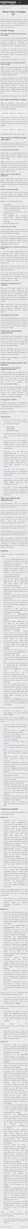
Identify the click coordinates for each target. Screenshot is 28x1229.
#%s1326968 (21, 134)
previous (22, 8)
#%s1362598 (7, 1201)
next (26, 8)
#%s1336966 (7, 440)
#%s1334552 (7, 858)
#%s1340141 (7, 781)
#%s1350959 (7, 982)
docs (19, 2)
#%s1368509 (7, 925)
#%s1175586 (6, 359)
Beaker (2, 8)
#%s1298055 (7, 1054)
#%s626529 (7, 796)
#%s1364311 (7, 1163)
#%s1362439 (7, 847)
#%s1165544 (7, 801)
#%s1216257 (21, 523)
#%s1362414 (7, 820)
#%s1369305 (7, 936)
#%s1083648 (7, 1114)
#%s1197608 (7, 970)
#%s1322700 (22, 535)
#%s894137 (7, 730)
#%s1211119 (21, 411)
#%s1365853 (7, 1011)
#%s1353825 (7, 881)
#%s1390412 (7, 1173)
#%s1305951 (7, 777)
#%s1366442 (7, 912)
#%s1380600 (7, 1129)
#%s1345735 (7, 867)
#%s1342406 (7, 997)
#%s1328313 (14, 440)
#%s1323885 (7, 478)
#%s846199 (7, 785)
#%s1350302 (7, 1188)
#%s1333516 (7, 663)
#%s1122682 (7, 773)
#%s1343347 (7, 898)
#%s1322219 (7, 600)
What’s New (8, 8)
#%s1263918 (20, 146)
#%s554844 (7, 587)
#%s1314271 (7, 734)
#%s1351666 (7, 1031)
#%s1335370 (7, 650)
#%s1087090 (11, 507)
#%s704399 (21, 514)
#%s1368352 (7, 957)
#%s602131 (7, 724)
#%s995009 (7, 741)
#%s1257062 (7, 608)
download (12, 3)
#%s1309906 (7, 684)
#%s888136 (7, 595)
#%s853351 (22, 528)
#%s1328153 (7, 631)
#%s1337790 (7, 669)
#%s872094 (7, 751)
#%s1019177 (24, 357)
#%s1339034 (7, 621)
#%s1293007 (22, 96)
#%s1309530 (7, 788)
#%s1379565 (7, 1150)
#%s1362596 (7, 1063)
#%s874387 (7, 1069)
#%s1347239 (7, 1045)
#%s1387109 (7, 1144)
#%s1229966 (7, 420)
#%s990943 (7, 469)
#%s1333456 (7, 1219)
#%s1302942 (7, 699)
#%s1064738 (7, 745)
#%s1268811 (7, 487)
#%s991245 (22, 59)
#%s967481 (7, 762)
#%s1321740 (7, 578)
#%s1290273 (7, 676)
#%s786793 (7, 738)
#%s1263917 (13, 146)
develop (4, 3)
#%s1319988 (7, 655)
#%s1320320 (7, 711)
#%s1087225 (7, 614)
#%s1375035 (7, 1080)
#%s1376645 (7, 1092)
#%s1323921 (7, 451)
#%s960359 (9, 547)
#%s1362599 (7, 946)
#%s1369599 (7, 1105)
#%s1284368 (7, 566)
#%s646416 (7, 768)
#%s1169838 (7, 756)
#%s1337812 (4, 413)
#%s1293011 (7, 559)
